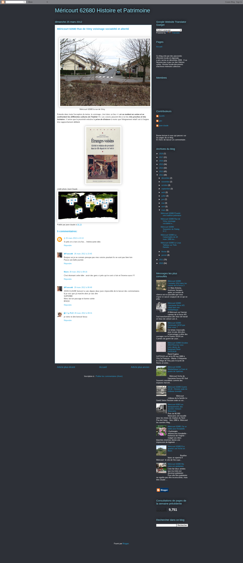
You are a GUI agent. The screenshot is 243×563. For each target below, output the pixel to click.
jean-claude (163, 126)
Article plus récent (66, 367)
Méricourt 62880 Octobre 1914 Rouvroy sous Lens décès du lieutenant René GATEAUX (178, 347)
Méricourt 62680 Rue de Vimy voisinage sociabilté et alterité (93, 29)
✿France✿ (68, 254)
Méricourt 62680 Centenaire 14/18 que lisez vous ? (176, 325)
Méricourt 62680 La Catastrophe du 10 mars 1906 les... (169, 237)
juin (163, 199)
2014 (161, 168)
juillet (163, 196)
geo (160, 121)
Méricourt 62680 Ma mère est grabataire (176, 465)
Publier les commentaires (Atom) (109, 376)
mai (163, 203)
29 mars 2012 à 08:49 (83, 287)
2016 (161, 161)
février (164, 252)
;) (64, 238)
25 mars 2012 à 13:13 (75, 238)
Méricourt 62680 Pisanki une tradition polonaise (171, 214)
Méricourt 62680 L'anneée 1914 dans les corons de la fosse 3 (177, 283)
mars (163, 210)
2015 (161, 164)
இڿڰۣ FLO (69, 313)
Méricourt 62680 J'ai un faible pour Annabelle (177, 427)
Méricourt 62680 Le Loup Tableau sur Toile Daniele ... (171, 245)
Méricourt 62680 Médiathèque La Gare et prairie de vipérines (177, 369)
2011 (161, 260)
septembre (166, 189)
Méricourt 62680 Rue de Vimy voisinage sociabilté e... (170, 221)
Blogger (126, 544)
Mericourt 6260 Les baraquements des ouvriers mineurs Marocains (175, 407)
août (163, 192)
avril (163, 206)
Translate (176, 33)
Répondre (68, 245)
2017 (161, 157)
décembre (165, 178)
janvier (164, 255)
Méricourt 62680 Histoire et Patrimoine (102, 10)
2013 (161, 171)
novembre (165, 182)
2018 (161, 154)
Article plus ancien (140, 367)
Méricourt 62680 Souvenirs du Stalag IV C (170, 229)
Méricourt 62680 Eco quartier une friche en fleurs (176, 448)
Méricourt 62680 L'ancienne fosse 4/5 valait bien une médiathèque (176, 306)
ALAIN (161, 116)
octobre (164, 185)
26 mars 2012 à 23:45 (83, 254)
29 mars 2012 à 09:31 (83, 313)
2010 (161, 263)
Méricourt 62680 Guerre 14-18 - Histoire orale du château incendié (177, 389)
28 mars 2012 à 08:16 (78, 272)
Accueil (103, 367)
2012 (161, 175)
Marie (66, 272)
